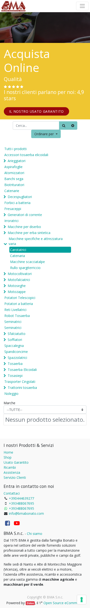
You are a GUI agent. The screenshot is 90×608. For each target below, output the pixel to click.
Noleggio (11, 393)
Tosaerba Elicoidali (22, 369)
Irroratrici (11, 220)
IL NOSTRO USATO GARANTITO (36, 111)
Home (8, 452)
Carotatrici (18, 249)
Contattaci (12, 493)
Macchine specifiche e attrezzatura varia (36, 241)
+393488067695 (21, 503)
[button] (46, 134)
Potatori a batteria (18, 303)
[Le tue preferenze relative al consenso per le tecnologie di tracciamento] (81, 599)
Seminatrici (12, 321)
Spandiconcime (16, 351)
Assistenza (12, 472)
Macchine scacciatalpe (27, 261)
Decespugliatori (20, 196)
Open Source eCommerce (63, 603)
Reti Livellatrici (15, 309)
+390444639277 (21, 498)
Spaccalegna (14, 345)
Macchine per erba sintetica (29, 232)
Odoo (30, 603)
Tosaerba (15, 363)
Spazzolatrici (17, 357)
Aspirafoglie (13, 166)
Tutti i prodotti (15, 148)
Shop (8, 457)
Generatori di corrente (25, 214)
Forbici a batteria (17, 202)
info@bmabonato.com (26, 513)
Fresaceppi (12, 208)
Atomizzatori (14, 172)
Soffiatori (15, 339)
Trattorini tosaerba (22, 387)
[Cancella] (72, 125)
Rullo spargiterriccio (25, 267)
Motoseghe (17, 285)
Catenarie (11, 190)
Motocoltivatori (20, 273)
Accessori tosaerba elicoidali (26, 154)
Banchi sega (13, 178)
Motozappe (17, 291)
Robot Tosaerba (17, 315)
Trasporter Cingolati (19, 381)
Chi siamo (34, 533)
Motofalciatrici (19, 279)
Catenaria (17, 255)
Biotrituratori (14, 184)
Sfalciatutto (16, 333)
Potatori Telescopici (19, 297)
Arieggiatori (16, 160)
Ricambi (10, 467)
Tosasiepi (15, 375)
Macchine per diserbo (24, 226)
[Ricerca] (63, 125)
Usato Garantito (16, 462)
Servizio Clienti (15, 477)
